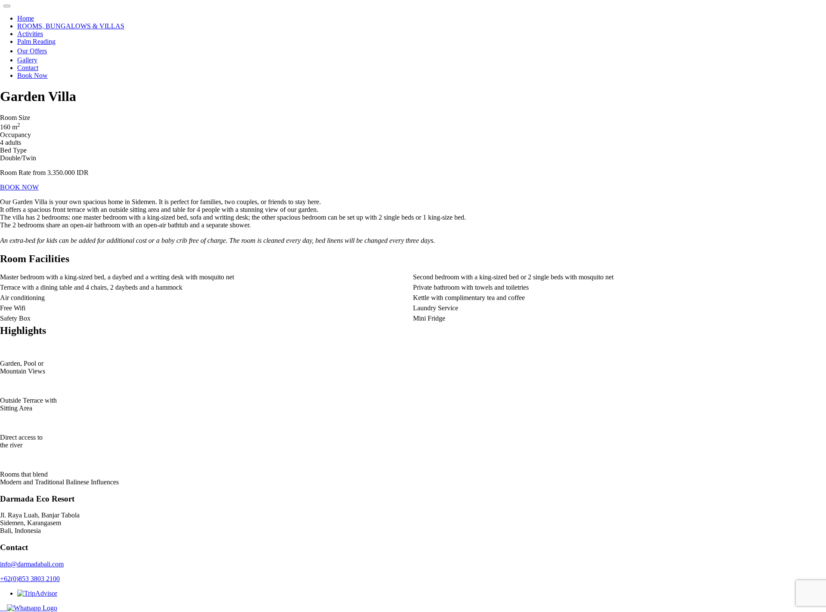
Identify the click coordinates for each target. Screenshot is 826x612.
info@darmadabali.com (32, 564)
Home (25, 18)
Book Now (32, 75)
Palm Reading (36, 41)
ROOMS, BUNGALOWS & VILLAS (70, 26)
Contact (27, 67)
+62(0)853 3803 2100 (30, 578)
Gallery (27, 60)
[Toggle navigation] (6, 6)
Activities (30, 33)
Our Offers (32, 51)
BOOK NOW (19, 187)
